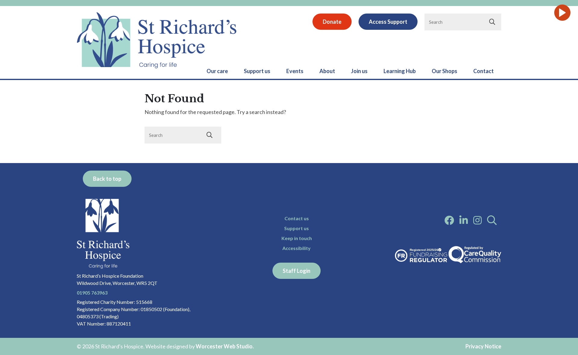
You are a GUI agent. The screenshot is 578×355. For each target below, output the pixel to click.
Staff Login (296, 270)
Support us (257, 71)
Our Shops (444, 71)
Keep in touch (296, 238)
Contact (483, 71)
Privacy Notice (483, 346)
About (327, 71)
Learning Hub (400, 71)
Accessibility (296, 248)
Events (294, 71)
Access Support (388, 21)
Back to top (107, 178)
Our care (217, 71)
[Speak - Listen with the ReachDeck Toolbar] (562, 13)
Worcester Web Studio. (225, 346)
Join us (359, 71)
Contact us (296, 218)
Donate (332, 21)
